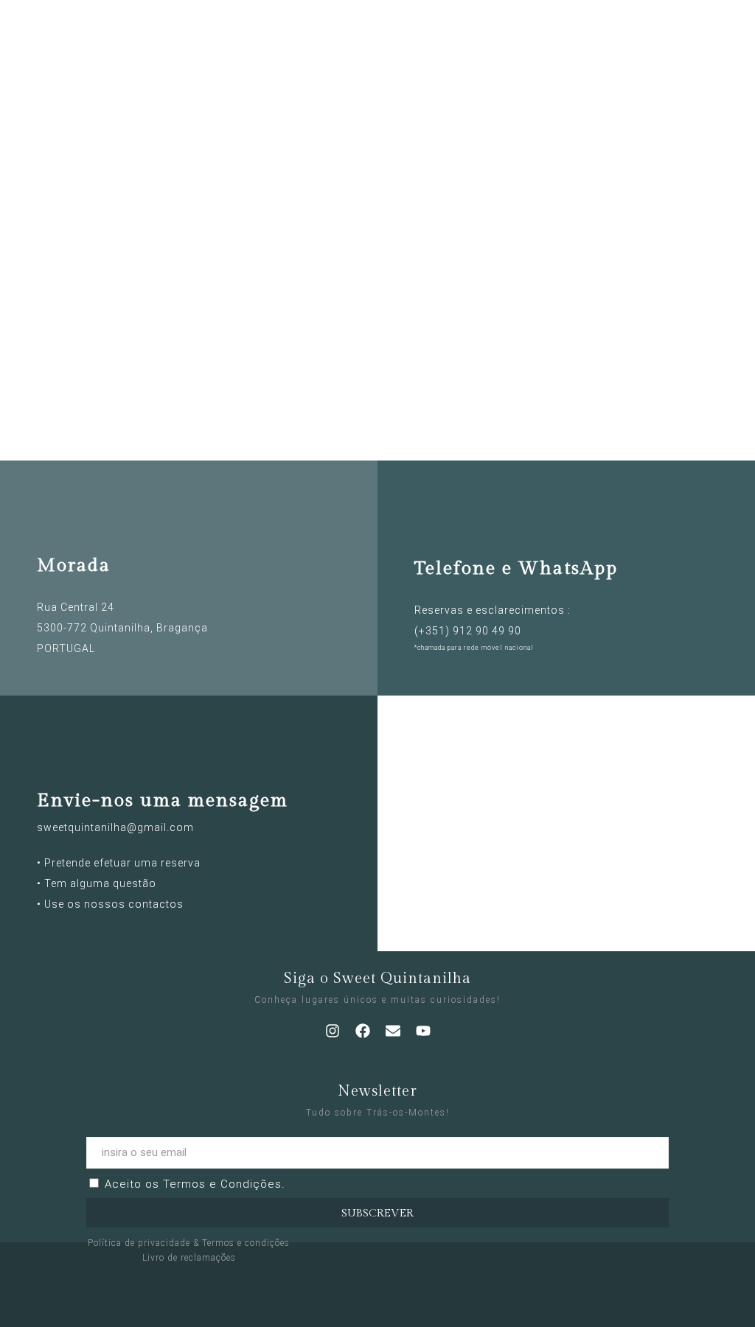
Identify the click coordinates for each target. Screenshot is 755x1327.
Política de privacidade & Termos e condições (189, 1243)
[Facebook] (363, 1031)
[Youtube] (423, 1031)
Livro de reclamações (189, 1258)
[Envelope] (393, 1031)
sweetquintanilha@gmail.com (115, 827)
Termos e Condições (222, 1184)
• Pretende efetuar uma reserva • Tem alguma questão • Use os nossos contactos (119, 883)
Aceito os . (195, 1184)
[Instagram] (332, 1031)
